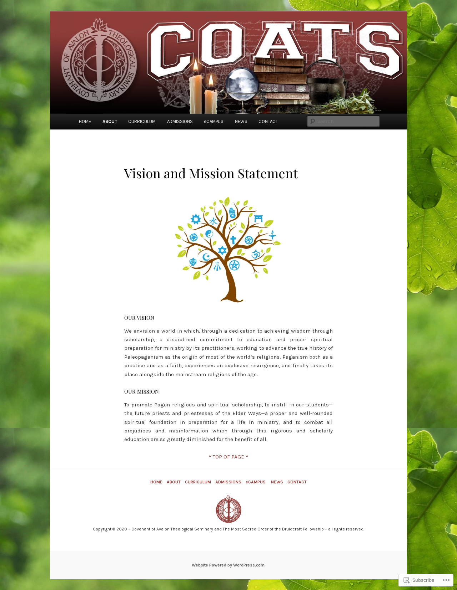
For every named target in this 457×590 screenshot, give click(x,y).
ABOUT (109, 121)
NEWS (241, 121)
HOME (85, 121)
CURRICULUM (142, 121)
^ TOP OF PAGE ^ (228, 456)
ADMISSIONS (180, 121)
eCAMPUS (214, 121)
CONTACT (268, 121)
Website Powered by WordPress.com (228, 565)
